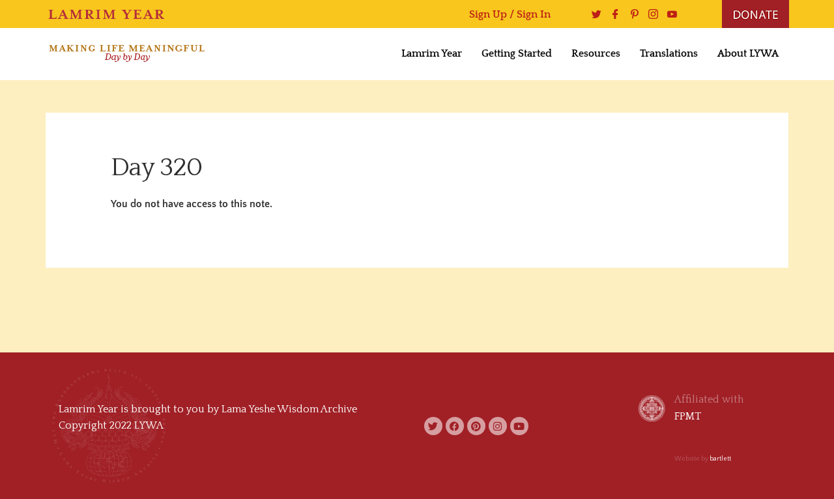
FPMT (687, 416)
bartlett (720, 459)
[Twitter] (593, 14)
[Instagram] (650, 14)
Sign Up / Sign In (510, 14)
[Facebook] (612, 14)
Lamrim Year (431, 53)
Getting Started (517, 53)
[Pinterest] (631, 14)
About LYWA (748, 53)
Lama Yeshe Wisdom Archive (289, 409)
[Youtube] (669, 14)
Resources (595, 53)
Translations (669, 53)
